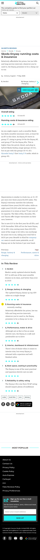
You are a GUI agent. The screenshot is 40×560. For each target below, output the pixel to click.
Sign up (20, 518)
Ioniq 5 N (22, 153)
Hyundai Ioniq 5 (8, 153)
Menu (2, 3)
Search (37, 3)
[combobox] (2, 13)
